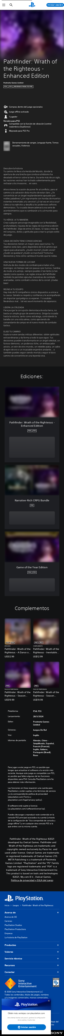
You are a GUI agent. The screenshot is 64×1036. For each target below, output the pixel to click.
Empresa (8, 933)
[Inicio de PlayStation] (32, 4)
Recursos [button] (10, 965)
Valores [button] (9, 951)
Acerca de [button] (10, 912)
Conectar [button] (10, 972)
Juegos (16, 905)
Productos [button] (10, 945)
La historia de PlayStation (16, 937)
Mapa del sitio (54, 1023)
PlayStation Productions (15, 929)
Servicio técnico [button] (13, 958)
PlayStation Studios (13, 925)
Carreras (8, 921)
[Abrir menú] (3, 5)
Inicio (7, 905)
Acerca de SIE (11, 916)
